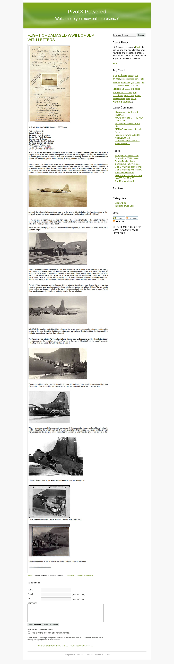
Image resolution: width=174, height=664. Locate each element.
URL (30, 598)
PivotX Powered (87, 12)
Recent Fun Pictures (124, 172)
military (127, 85)
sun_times (129, 95)
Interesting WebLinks (124, 206)
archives (122, 75)
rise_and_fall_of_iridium (122, 92)
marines (120, 85)
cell (136, 76)
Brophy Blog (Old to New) (126, 158)
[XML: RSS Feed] (132, 217)
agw (115, 75)
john (114, 85)
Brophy (30, 575)
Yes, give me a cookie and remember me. (50, 633)
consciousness (127, 79)
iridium (137, 82)
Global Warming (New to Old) (128, 167)
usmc (128, 99)
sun (134, 92)
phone (127, 89)
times (138, 95)
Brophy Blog (71, 575)
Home (66, 646)
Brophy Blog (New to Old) (126, 155)
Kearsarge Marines (85, 575)
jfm (142, 82)
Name (30, 590)
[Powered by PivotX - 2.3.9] (119, 217)
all (131, 102)
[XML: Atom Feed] (119, 221)
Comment (32, 603)
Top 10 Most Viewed (124, 181)
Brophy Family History (125, 161)
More (115, 63)
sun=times (118, 95)
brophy (131, 76)
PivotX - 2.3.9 (103, 654)
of (123, 89)
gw (132, 82)
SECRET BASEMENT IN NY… (50, 646)
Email (30, 594)
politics (135, 88)
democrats (139, 79)
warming (117, 101)
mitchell (135, 85)
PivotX (138, 47)
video (133, 98)
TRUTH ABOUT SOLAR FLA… (81, 646)
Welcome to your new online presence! (87, 19)
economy (125, 82)
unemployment (119, 99)
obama (117, 88)
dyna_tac (116, 82)
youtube (126, 102)
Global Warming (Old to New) (128, 170)
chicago (116, 78)
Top (66, 654)
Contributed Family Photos (127, 164)
